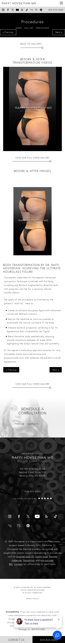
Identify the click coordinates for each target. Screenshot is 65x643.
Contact (32, 424)
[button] (61, 3)
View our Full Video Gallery (32, 157)
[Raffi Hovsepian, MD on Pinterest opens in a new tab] (41, 9)
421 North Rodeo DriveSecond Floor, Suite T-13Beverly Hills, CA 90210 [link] (32, 472)
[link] (32, 501)
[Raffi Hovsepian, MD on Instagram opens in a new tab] (3, 9)
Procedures (42, 28)
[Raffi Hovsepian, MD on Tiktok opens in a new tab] (26, 9)
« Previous (8, 32)
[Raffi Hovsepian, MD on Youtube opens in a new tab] (17, 9)
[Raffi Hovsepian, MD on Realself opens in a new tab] (36, 9)
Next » (58, 32)
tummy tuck (41, 556)
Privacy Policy (32, 599)
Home (19, 28)
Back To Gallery (30, 43)
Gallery (29, 28)
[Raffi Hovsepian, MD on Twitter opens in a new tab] (12, 9)
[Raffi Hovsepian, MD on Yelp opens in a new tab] (22, 9)
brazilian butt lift (25, 556)
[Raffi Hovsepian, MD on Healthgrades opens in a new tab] (31, 9)
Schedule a (32, 411)
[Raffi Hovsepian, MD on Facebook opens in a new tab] (7, 9)
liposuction (29, 560)
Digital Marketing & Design (35, 591)
